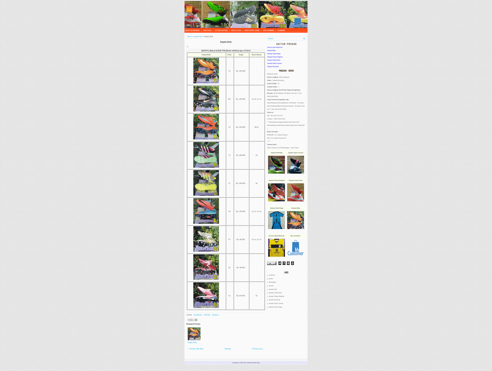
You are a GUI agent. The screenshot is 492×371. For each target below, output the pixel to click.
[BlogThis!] (191, 320)
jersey (271, 279)
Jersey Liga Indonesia (192, 30)
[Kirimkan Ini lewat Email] (189, 320)
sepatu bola (197, 36)
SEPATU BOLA (207, 30)
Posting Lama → (258, 349)
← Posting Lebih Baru (195, 349)
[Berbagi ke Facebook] (196, 320)
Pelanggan (281, 30)
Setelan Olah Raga (221, 30)
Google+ (215, 315)
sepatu (271, 286)
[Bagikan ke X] (193, 320)
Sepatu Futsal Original (276, 296)
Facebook (197, 315)
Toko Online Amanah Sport (251, 362)
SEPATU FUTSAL (236, 30)
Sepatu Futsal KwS (275, 293)
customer (272, 275)
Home (189, 36)
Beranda (228, 349)
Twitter (206, 315)
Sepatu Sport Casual (252, 30)
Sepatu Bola (226, 41)
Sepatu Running (268, 30)
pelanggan (272, 282)
